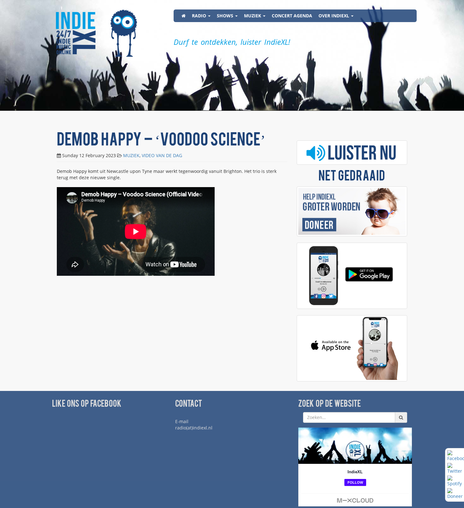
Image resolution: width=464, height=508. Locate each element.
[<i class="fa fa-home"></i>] (183, 15)
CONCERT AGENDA (292, 16)
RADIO (199, 16)
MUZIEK (253, 16)
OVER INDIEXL (334, 16)
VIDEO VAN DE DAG (162, 155)
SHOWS (226, 16)
